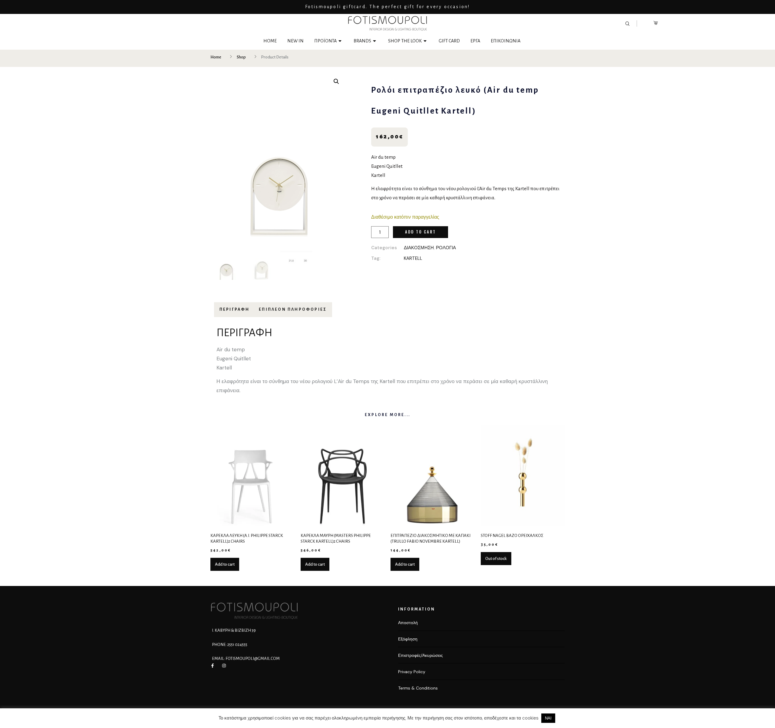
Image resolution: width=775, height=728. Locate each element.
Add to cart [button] (225, 564)
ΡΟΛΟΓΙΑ (446, 248)
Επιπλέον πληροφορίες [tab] (293, 309)
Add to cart (420, 232)
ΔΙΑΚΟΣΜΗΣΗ (419, 248)
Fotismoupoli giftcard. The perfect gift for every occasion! (387, 6)
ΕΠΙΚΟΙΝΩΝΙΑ (505, 40)
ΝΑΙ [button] (548, 718)
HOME (270, 40)
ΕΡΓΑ (475, 40)
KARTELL (413, 258)
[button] (336, 81)
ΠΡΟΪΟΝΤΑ (325, 40)
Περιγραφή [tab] (234, 309)
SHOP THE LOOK (405, 40)
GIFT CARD (449, 40)
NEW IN (295, 40)
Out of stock (496, 558)
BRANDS (362, 40)
